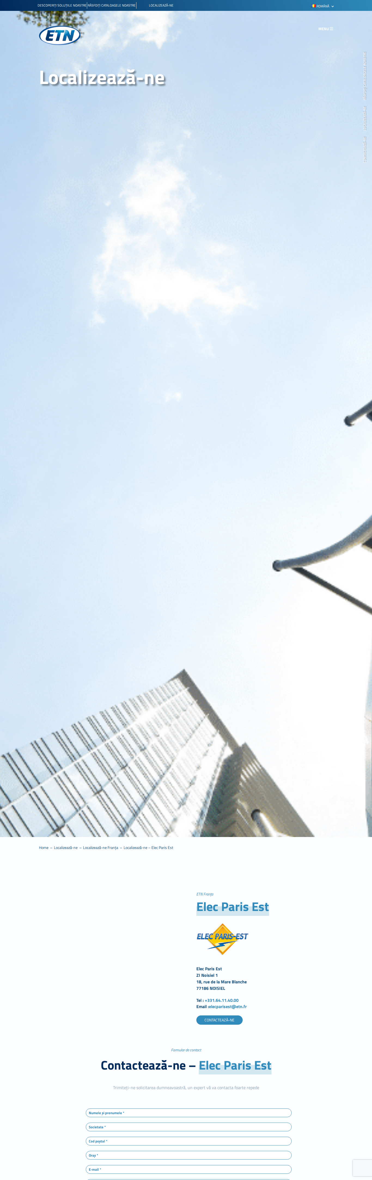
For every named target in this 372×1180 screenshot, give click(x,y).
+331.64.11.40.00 (222, 1000)
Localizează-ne (365, 118)
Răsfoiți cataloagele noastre (365, 76)
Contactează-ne (365, 150)
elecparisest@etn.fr (228, 1006)
